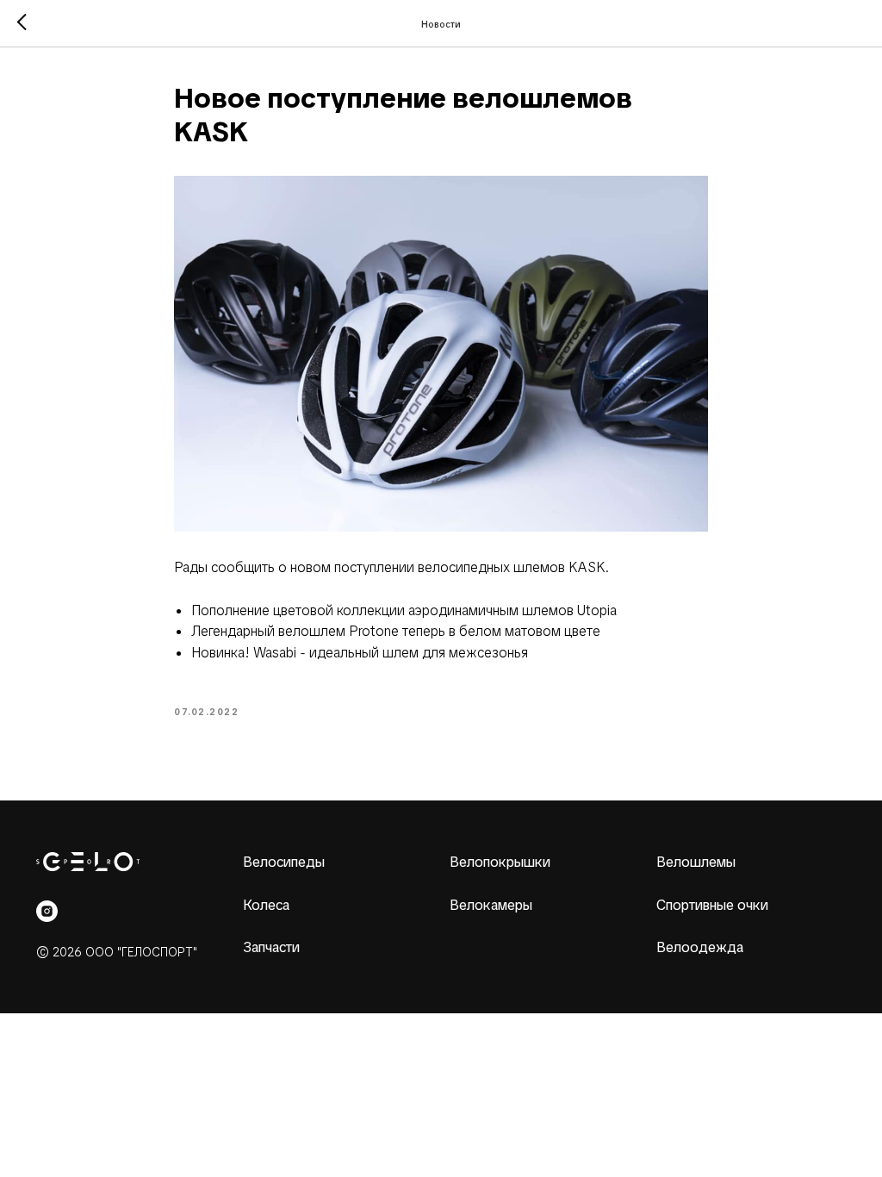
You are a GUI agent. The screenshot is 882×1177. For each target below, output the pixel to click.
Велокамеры (491, 905)
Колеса (266, 905)
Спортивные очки (712, 905)
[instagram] (47, 911)
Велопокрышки (500, 862)
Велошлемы (696, 862)
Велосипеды (284, 862)
